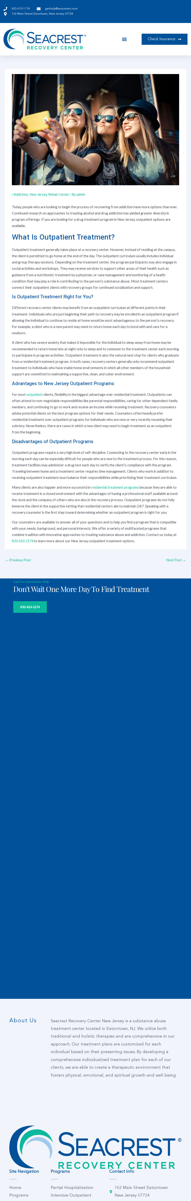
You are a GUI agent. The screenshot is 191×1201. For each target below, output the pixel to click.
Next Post (176, 560)
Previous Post (18, 560)
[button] (124, 39)
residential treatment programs (115, 487)
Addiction (21, 194)
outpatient (34, 394)
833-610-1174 (22, 541)
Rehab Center (58, 194)
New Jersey (38, 194)
